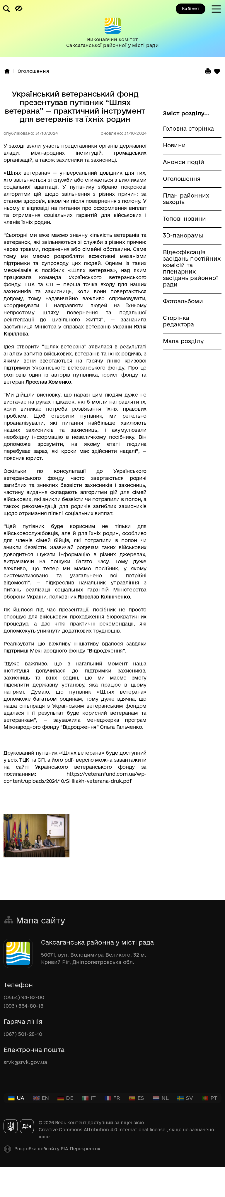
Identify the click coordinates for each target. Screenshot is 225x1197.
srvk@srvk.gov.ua (25, 1062)
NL (165, 1098)
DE (69, 1098)
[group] (112, 28)
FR (116, 1098)
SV (189, 1098)
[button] (7, 71)
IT (93, 1098)
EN (45, 1098)
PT (213, 1098)
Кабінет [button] (190, 8)
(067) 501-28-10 (23, 1034)
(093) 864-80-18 (23, 1006)
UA (20, 1098)
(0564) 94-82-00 (24, 997)
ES (140, 1098)
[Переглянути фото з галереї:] (36, 836)
